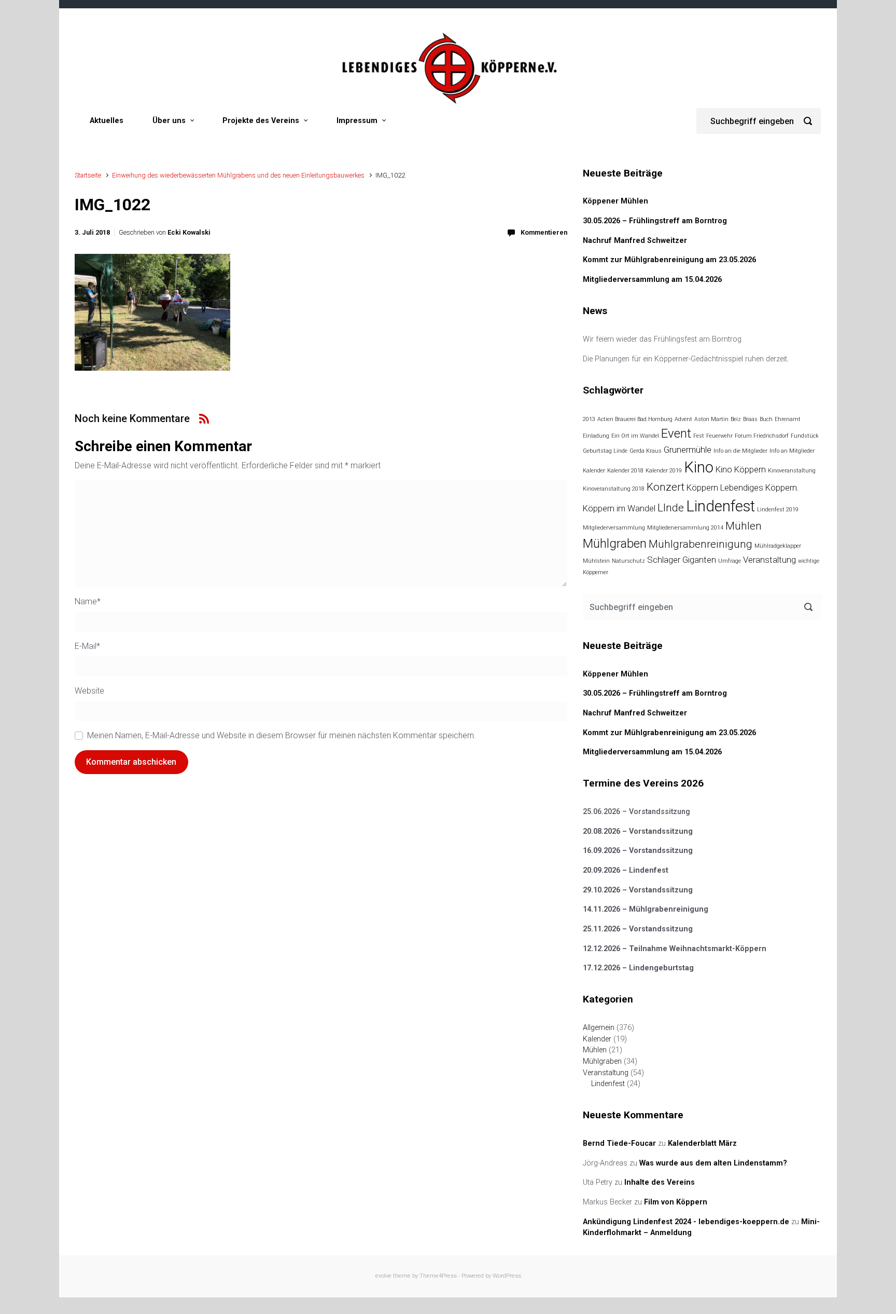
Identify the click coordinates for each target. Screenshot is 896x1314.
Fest (698, 435)
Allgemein (598, 1027)
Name (88, 601)
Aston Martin (711, 419)
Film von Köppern (675, 1202)
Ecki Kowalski (189, 232)
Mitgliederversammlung (614, 527)
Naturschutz (628, 561)
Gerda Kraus (645, 451)
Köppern (702, 487)
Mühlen (743, 526)
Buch (766, 419)
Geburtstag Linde (605, 451)
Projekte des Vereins (260, 120)
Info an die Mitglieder (740, 451)
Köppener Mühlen (615, 201)
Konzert (665, 487)
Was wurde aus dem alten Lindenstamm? (713, 1163)
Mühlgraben (615, 543)
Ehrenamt (788, 419)
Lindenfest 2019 (778, 509)
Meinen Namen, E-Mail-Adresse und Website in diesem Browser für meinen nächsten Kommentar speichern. (281, 735)
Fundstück (805, 435)
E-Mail (87, 646)
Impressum (357, 120)
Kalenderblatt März (702, 1143)
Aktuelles (106, 120)
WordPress (507, 1275)
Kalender (594, 470)
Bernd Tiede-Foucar (619, 1143)
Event (676, 433)
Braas (750, 419)
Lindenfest (720, 506)
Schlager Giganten (681, 559)
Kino (698, 467)
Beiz (736, 419)
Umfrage (729, 561)
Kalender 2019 (664, 470)
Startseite (88, 175)
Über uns (169, 120)
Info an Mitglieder (792, 451)
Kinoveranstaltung (792, 470)
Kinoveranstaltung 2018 (614, 488)
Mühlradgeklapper (777, 546)
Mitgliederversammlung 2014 (685, 527)
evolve (383, 1275)
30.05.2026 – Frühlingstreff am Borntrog (655, 220)
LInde (670, 508)
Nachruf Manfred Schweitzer (635, 240)
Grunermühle (687, 449)
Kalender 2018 (625, 470)
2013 (589, 419)
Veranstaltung (769, 559)
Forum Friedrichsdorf (762, 435)
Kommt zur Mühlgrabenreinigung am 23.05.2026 (669, 259)
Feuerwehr (719, 435)
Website (89, 691)
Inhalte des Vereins (659, 1182)
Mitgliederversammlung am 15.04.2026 (652, 279)
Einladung (596, 435)
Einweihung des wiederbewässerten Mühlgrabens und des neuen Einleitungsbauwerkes (238, 175)
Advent (683, 419)
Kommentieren (544, 232)
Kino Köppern (741, 469)
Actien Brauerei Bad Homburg (635, 419)
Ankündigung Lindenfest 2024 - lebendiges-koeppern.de (686, 1221)
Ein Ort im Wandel (635, 435)
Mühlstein (596, 561)
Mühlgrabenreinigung (700, 544)
